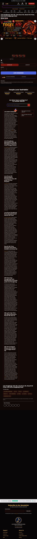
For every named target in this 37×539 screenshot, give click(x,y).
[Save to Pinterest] (13, 405)
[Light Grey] (1, 60)
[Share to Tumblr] (18, 405)
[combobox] (17, 7)
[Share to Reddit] (16, 405)
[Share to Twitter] (5, 405)
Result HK (6, 251)
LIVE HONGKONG (18, 73)
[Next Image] (35, 38)
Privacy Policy (16, 513)
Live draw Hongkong (7, 217)
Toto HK (12, 130)
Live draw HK (6, 183)
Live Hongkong (7, 147)
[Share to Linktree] (10, 405)
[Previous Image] (1, 38)
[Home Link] (6, 3)
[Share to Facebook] (7, 405)
